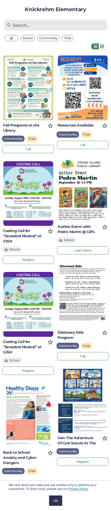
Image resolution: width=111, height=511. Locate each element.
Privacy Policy (78, 488)
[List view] (102, 46)
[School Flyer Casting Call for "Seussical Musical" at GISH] (28, 193)
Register (28, 260)
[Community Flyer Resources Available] (83, 88)
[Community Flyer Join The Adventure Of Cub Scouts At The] (83, 400)
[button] (11, 38)
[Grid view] (95, 46)
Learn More (82, 250)
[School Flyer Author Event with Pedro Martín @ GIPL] (83, 189)
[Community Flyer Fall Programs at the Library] (28, 88)
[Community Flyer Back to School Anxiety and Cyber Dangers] (28, 415)
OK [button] (55, 500)
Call (28, 149)
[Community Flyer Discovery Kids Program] (83, 295)
